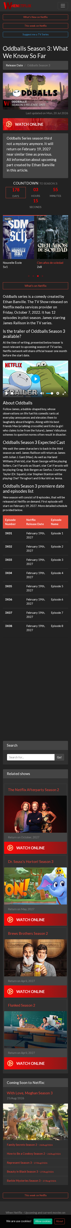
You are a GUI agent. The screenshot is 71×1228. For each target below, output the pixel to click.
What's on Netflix (36, 285)
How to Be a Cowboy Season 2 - (34, 1153)
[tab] (29, 276)
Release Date (14, 65)
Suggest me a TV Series (36, 34)
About (59, 1221)
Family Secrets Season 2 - (30, 1144)
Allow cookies (43, 1221)
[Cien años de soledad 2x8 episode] (52, 236)
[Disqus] (35, 688)
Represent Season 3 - (27, 1162)
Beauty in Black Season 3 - (30, 1171)
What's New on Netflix (35, 17)
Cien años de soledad (50, 262)
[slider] (20, 393)
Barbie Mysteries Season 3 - (31, 1180)
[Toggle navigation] (63, 5)
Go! (59, 757)
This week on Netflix (35, 25)
